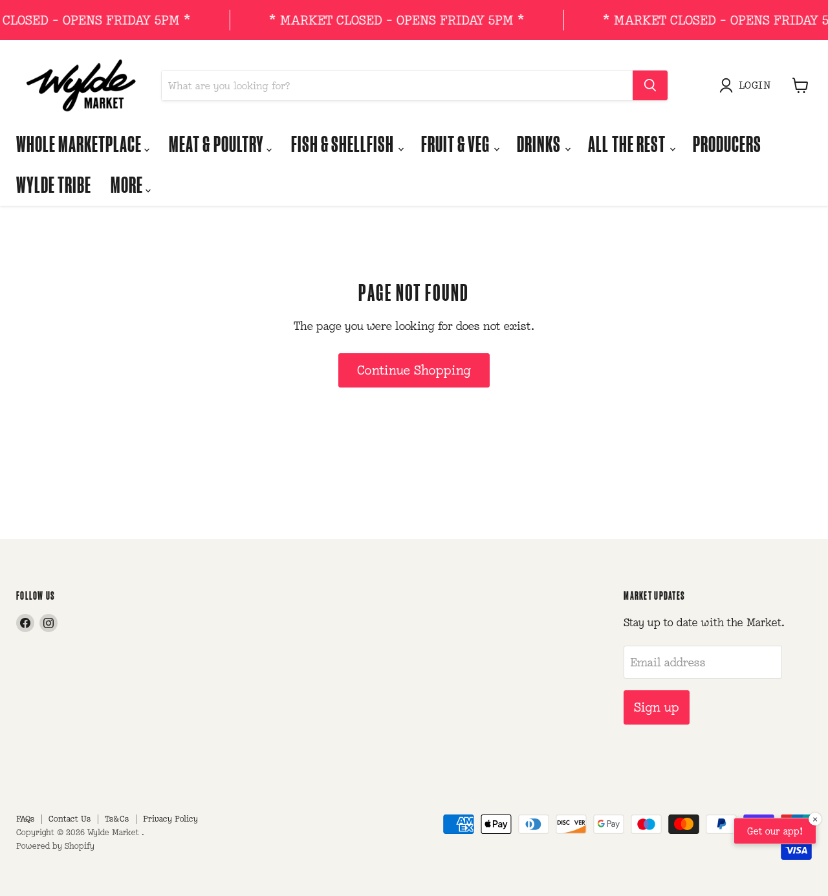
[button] (747, 85)
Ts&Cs (117, 818)
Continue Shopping (414, 370)
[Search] (650, 85)
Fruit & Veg (456, 143)
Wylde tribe (53, 184)
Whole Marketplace (80, 143)
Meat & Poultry (217, 143)
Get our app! (775, 831)
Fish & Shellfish (344, 143)
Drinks (540, 143)
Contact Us (70, 818)
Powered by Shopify (55, 845)
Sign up (656, 707)
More (128, 184)
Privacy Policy (170, 818)
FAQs (25, 818)
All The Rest (628, 143)
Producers (727, 143)
